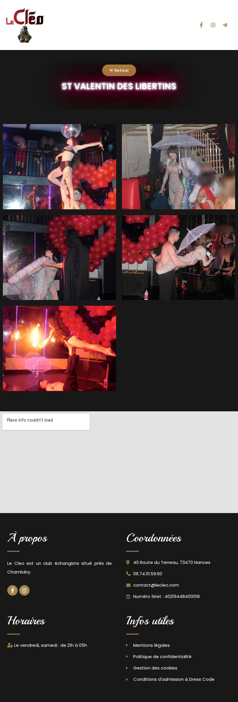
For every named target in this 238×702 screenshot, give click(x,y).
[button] (176, 25)
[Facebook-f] (201, 25)
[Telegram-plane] (225, 25)
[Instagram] (213, 25)
